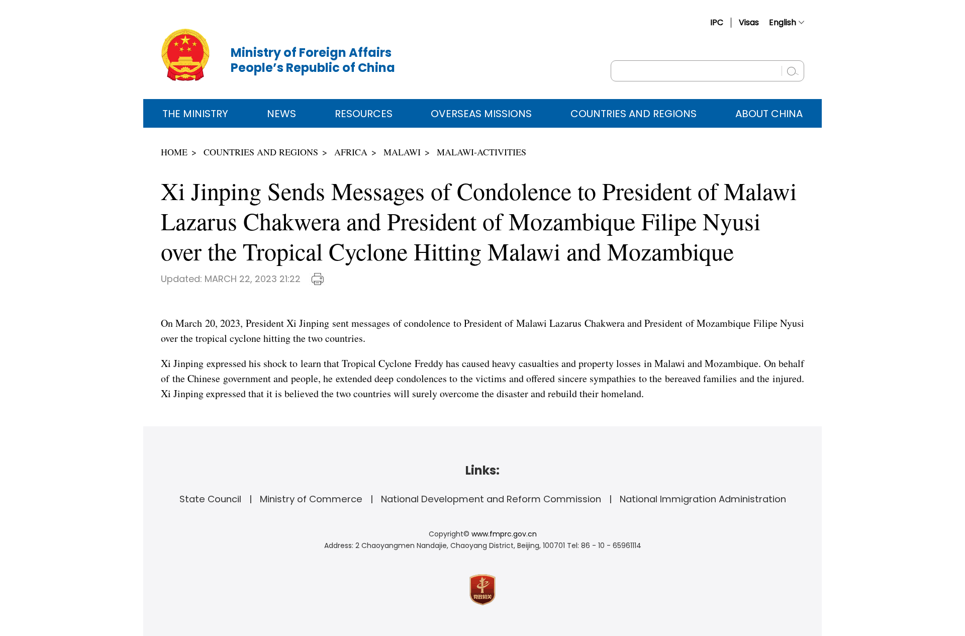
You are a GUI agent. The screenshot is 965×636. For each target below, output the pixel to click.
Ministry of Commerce (311, 499)
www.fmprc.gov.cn (504, 534)
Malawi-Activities (481, 152)
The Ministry (195, 114)
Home (174, 152)
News (281, 114)
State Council (210, 499)
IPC (716, 22)
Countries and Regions (633, 114)
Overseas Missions (481, 114)
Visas (749, 22)
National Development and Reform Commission (491, 499)
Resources (364, 114)
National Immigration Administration (703, 499)
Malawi (402, 152)
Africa (350, 152)
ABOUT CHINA (769, 114)
